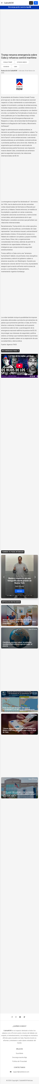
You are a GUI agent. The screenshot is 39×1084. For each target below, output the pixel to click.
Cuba (15, 66)
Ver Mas (19, 591)
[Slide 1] (8, 595)
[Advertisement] (19, 31)
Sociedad (6, 66)
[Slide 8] (26, 595)
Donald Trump (7, 62)
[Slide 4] (16, 595)
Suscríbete (19, 1053)
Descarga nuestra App (19, 1057)
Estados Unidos (22, 62)
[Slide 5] (18, 595)
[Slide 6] (21, 595)
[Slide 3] (13, 595)
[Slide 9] (29, 595)
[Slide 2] (10, 595)
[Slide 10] (31, 595)
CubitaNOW (9, 3)
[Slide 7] (23, 595)
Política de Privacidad (19, 1061)
